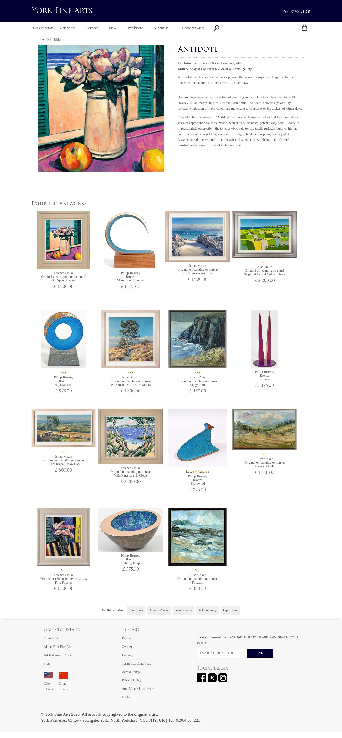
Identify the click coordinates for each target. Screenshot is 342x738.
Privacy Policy (131, 680)
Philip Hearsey (207, 610)
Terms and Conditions (136, 663)
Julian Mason (198, 103)
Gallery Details (62, 630)
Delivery (127, 655)
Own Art (127, 647)
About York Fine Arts (58, 647)
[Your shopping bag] (304, 28)
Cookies (127, 697)
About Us (161, 28)
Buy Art (131, 630)
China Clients (63, 686)
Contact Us (51, 638)
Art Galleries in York (57, 655)
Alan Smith (239, 103)
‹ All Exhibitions (52, 39)
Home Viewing (193, 28)
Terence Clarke (280, 97)
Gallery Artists (43, 28)
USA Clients (48, 686)
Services (92, 28)
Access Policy (131, 672)
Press (47, 663)
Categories (68, 28)
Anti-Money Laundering (138, 688)
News (113, 28)
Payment (127, 638)
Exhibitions (135, 28)
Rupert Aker (217, 103)
